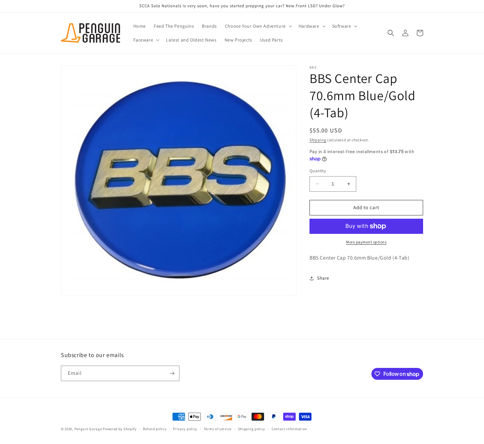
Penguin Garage (88, 429)
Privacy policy (185, 429)
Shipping (317, 139)
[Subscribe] (172, 373)
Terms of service (217, 429)
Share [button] (323, 278)
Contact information (289, 429)
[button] (258, 26)
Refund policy (154, 429)
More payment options (366, 241)
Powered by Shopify (120, 429)
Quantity (317, 171)
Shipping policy (251, 429)
